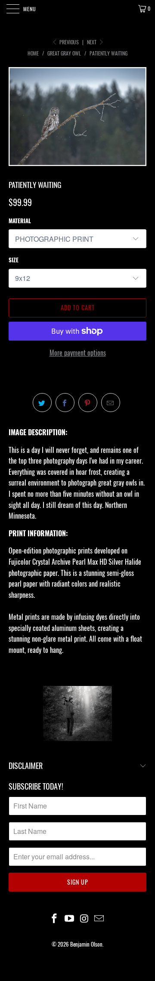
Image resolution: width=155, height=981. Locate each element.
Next (92, 42)
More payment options (78, 353)
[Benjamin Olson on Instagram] (84, 918)
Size (14, 259)
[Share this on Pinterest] (87, 402)
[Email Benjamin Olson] (99, 918)
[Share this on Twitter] (42, 402)
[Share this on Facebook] (65, 402)
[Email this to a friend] (110, 402)
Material (20, 220)
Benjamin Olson (86, 944)
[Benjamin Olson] (77, 8)
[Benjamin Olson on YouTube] (69, 918)
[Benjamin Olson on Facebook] (54, 918)
